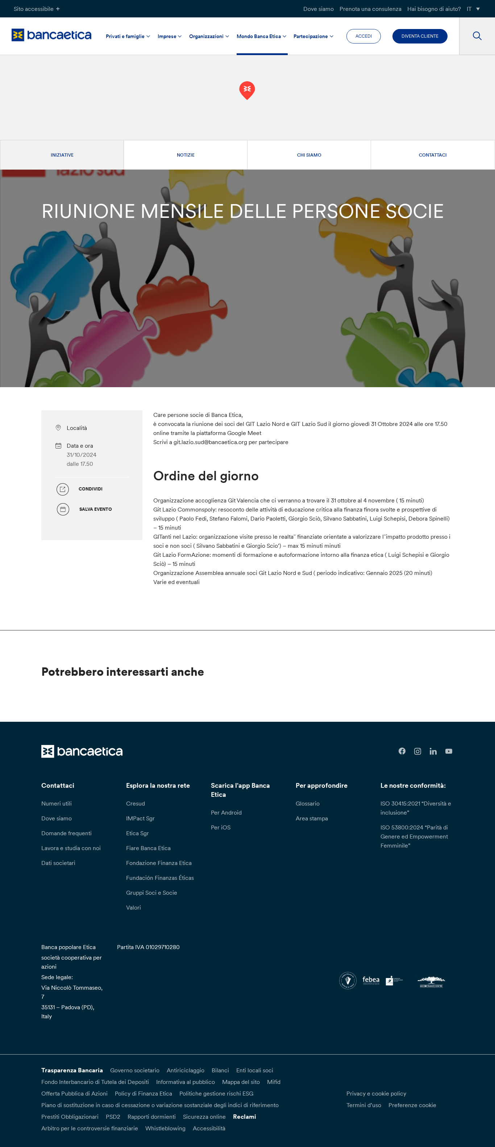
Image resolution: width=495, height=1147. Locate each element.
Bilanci (220, 1070)
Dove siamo (318, 8)
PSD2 (113, 1116)
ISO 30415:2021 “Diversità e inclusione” (415, 808)
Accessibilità (209, 1128)
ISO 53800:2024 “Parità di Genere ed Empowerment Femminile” (414, 836)
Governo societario (134, 1070)
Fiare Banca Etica (148, 848)
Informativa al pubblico (185, 1081)
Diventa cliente (420, 36)
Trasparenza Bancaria (72, 1070)
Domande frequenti (66, 833)
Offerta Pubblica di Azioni (74, 1093)
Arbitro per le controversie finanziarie (89, 1128)
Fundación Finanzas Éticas (160, 877)
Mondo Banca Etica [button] (259, 36)
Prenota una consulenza (371, 8)
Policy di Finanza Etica (143, 1093)
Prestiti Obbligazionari (70, 1116)
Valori (133, 907)
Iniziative (62, 155)
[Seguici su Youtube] (449, 751)
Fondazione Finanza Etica (159, 862)
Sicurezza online (204, 1116)
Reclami (244, 1117)
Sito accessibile (34, 8)
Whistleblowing (165, 1128)
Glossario (308, 803)
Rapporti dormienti (152, 1116)
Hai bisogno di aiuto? (434, 8)
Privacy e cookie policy (376, 1093)
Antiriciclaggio (185, 1070)
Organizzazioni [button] (206, 36)
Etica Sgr (137, 833)
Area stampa (312, 818)
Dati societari (58, 862)
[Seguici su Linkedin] (433, 751)
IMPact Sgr (140, 818)
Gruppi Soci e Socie (151, 892)
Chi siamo (309, 155)
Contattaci (433, 155)
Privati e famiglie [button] (125, 36)
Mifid (273, 1081)
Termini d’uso (363, 1105)
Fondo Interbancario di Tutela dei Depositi (95, 1081)
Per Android (226, 812)
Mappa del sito (241, 1081)
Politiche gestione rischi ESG (216, 1093)
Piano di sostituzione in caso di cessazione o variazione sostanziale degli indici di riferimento (160, 1105)
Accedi (363, 36)
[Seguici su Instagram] (418, 751)
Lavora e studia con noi (71, 848)
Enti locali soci (254, 1070)
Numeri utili (56, 803)
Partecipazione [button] (311, 36)
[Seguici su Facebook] (402, 751)
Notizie (186, 155)
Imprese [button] (167, 36)
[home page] (51, 35)
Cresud (135, 803)
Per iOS (220, 827)
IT (469, 8)
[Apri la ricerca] (477, 36)
